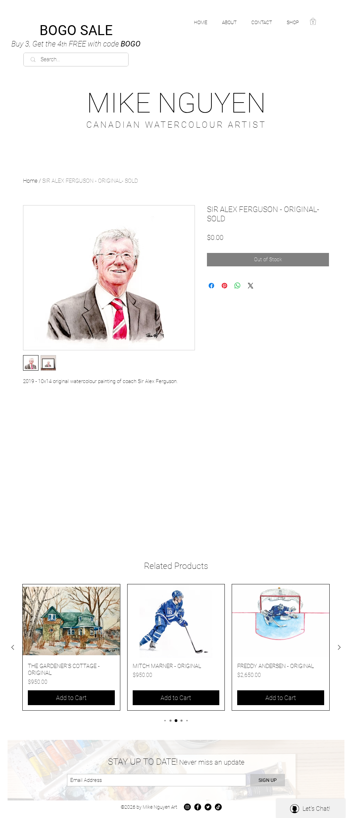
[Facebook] (197, 807)
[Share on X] (250, 285)
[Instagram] (187, 807)
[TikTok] (218, 807)
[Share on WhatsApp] (237, 285)
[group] (176, 647)
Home (30, 181)
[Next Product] (339, 647)
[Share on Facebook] (211, 285)
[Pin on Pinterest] (224, 285)
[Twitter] (208, 807)
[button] (296, 22)
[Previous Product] (13, 647)
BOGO (76, 44)
